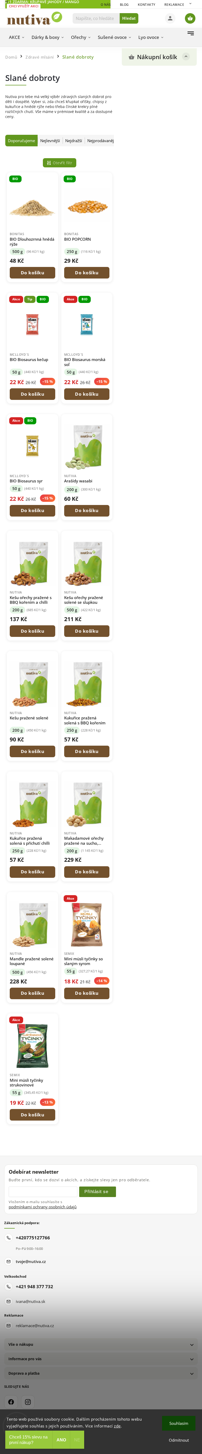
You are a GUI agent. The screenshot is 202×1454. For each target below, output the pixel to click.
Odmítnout (179, 1440)
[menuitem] (16, 37)
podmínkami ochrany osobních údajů (43, 1206)
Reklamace (174, 4)
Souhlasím (178, 1423)
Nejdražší (73, 140)
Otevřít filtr (62, 162)
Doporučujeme (21, 140)
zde (117, 1426)
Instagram (28, 1402)
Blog (124, 4)
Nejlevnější (50, 140)
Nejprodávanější (102, 140)
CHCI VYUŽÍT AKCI (23, 6)
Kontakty (146, 4)
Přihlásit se (96, 1191)
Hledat (129, 18)
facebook (11, 1402)
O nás (106, 4)
